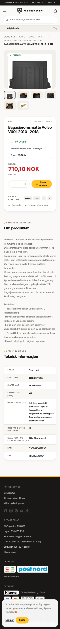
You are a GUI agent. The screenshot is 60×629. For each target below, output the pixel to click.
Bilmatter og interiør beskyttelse (23, 41)
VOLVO (22, 37)
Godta (22, 620)
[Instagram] (11, 510)
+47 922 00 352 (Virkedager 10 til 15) (22, 542)
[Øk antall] (25, 184)
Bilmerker (9, 37)
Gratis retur (9, 493)
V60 (40, 37)
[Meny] (4, 10)
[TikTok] (27, 510)
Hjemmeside (10, 552)
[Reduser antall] (12, 184)
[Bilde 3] (36, 95)
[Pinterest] (16, 510)
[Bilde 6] (23, 105)
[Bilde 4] (50, 95)
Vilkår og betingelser (14, 503)
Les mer (10, 620)
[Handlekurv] (55, 11)
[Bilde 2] (23, 95)
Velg (55, 28)
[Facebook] (5, 510)
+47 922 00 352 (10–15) (44, 2)
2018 (31, 37)
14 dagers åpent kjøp (14, 498)
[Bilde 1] (10, 95)
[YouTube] (21, 510)
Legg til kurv (43, 184)
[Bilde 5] (10, 105)
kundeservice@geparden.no (18, 536)
